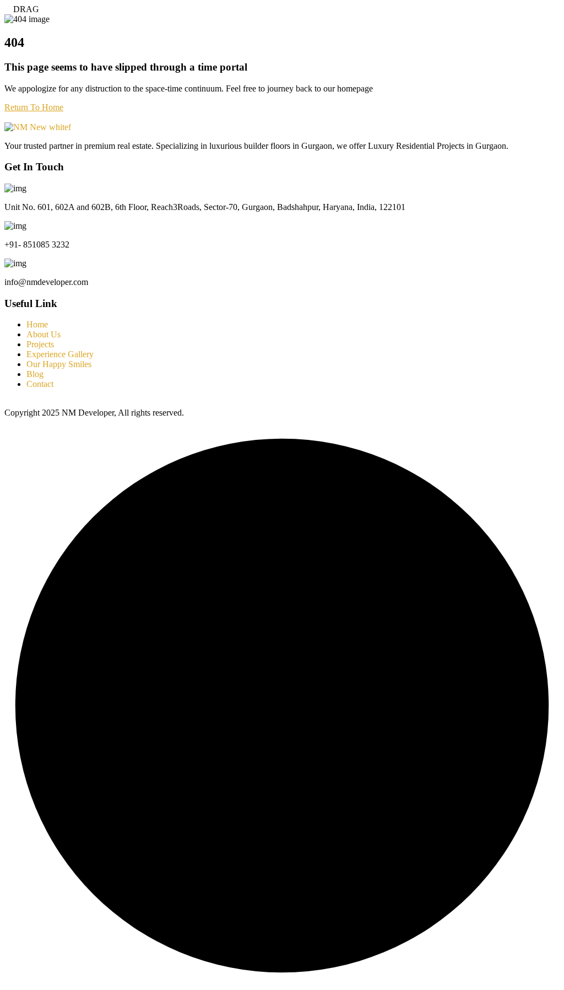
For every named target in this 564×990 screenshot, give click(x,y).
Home (37, 324)
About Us (43, 334)
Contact (39, 384)
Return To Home (33, 107)
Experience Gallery (60, 354)
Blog (35, 374)
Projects (40, 344)
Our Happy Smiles (58, 364)
